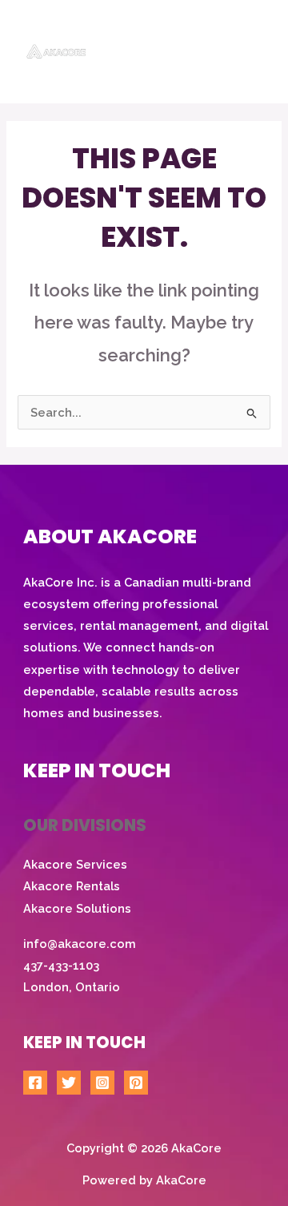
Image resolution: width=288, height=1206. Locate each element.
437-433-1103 (61, 965)
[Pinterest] (136, 1083)
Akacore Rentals (71, 886)
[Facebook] (35, 1083)
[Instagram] (102, 1083)
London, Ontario (71, 987)
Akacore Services (75, 864)
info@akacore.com (79, 943)
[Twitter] (69, 1083)
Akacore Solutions (77, 908)
